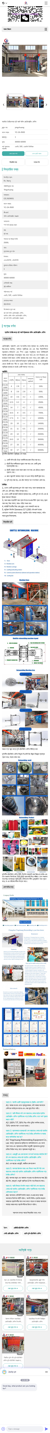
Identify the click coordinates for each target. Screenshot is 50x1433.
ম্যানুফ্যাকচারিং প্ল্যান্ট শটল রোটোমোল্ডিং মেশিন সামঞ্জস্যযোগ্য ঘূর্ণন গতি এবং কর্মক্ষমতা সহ (37, 1281)
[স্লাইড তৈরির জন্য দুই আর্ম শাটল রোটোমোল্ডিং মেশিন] (24, 65)
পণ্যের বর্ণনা (37, 162)
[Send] (46, 1429)
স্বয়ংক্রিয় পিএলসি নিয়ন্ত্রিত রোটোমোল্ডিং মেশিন (37, 1320)
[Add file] (3, 1429)
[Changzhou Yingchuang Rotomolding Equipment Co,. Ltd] (26, 3)
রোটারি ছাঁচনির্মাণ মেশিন (21, 1228)
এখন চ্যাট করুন (36, 154)
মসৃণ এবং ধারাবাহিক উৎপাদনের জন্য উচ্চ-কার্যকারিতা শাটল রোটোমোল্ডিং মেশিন (13, 1281)
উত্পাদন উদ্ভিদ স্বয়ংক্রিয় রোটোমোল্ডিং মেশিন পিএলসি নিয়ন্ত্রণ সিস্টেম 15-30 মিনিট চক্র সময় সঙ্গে (13, 1320)
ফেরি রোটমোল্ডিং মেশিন (11, 1233)
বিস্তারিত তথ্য (13, 162)
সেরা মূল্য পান (13, 153)
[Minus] (46, 1371)
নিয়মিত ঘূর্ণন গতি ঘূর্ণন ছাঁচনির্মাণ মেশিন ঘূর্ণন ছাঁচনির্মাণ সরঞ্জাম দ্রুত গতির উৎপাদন (13, 1359)
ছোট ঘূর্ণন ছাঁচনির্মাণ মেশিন (32, 1233)
